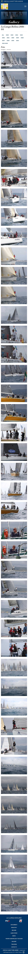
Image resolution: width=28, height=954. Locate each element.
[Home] (4, 6)
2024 (16, 35)
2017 (3, 40)
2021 (8, 37)
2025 (12, 35)
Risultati (14, 927)
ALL (3, 35)
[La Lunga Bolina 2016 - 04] (14, 60)
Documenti (14, 924)
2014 (17, 40)
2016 (8, 40)
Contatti (14, 947)
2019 (17, 37)
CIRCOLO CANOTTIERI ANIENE (10, 950)
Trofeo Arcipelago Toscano (14, 938)
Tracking (14, 944)
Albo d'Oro (14, 933)
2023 (21, 35)
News (14, 936)
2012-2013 (5, 43)
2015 (12, 40)
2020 (12, 37)
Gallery (14, 941)
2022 (3, 37)
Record (14, 930)
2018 (22, 37)
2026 (7, 35)
